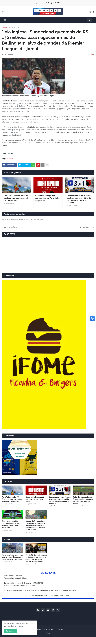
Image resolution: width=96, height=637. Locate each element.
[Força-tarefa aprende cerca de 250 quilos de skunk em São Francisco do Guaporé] (12, 548)
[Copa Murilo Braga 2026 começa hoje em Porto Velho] (47, 185)
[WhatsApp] (33, 165)
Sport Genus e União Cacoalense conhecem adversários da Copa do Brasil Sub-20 (11, 524)
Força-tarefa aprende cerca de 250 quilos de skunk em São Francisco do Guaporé (12, 557)
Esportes (17, 27)
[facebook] (90, 12)
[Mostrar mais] (47, 165)
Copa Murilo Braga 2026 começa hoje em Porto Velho (47, 197)
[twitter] (43, 610)
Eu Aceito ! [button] (10, 631)
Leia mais (20, 626)
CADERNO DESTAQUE (55, 629)
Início (3, 12)
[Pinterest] (38, 165)
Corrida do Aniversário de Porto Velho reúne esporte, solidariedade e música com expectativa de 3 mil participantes (36, 525)
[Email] (42, 165)
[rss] (58, 610)
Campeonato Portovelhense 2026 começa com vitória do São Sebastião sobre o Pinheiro (79, 199)
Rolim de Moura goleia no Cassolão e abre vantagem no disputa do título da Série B (83, 500)
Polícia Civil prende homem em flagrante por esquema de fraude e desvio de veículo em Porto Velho (36, 558)
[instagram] (93, 12)
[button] (5, 20)
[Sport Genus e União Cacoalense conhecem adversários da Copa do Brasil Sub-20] (12, 514)
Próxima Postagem (85, 227)
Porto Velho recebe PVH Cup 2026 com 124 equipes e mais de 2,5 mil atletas (16, 198)
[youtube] (48, 610)
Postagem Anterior (10, 227)
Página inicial (7, 27)
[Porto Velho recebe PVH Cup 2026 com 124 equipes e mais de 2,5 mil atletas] (16, 185)
